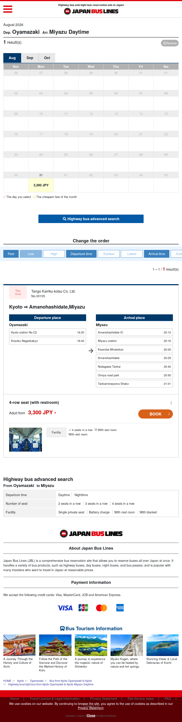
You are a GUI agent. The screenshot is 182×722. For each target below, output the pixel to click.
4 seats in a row (123, 503)
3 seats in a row (96, 503)
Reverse (171, 43)
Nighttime (81, 495)
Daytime (64, 495)
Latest (131, 253)
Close (91, 715)
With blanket (148, 512)
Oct (47, 57)
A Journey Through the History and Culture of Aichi (18, 662)
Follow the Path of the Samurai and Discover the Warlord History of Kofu (53, 664)
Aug (12, 57)
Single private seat (71, 512)
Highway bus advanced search (93, 218)
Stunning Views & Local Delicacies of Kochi (161, 661)
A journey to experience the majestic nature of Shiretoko (90, 662)
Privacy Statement (90, 708)
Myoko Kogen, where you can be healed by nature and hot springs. (125, 662)
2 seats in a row (69, 503)
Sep (30, 57)
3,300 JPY (41, 185)
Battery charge (99, 512)
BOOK (156, 414)
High (54, 253)
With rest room (124, 512)
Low (31, 253)
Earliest (108, 253)
